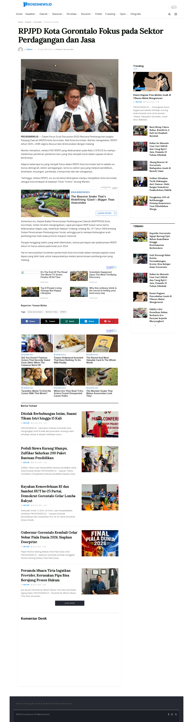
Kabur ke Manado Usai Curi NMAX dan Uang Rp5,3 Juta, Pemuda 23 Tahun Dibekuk (159, 149)
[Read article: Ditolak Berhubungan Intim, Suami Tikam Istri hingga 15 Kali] (100, 424)
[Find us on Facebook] (168, 714)
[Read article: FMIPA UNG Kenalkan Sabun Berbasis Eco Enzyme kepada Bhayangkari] (140, 313)
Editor (30, 49)
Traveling (110, 14)
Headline (30, 14)
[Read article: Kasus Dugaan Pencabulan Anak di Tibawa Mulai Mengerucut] (152, 81)
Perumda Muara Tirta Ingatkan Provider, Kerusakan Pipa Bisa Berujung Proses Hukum (46, 575)
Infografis (135, 14)
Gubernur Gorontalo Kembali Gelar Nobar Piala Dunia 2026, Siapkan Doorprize (49, 537)
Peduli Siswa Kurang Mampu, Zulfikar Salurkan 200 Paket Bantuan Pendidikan (44, 453)
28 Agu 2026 (149, 102)
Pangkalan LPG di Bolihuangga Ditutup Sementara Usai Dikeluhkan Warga (160, 203)
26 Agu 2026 (37, 423)
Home (19, 14)
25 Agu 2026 (37, 505)
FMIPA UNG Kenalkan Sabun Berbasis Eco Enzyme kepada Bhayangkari (158, 315)
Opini (123, 14)
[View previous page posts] (150, 325)
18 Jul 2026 (36, 547)
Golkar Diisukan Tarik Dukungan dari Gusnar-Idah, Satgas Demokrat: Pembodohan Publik (160, 184)
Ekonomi (85, 14)
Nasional (57, 14)
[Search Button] (169, 14)
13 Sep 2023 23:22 (45, 49)
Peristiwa (71, 14)
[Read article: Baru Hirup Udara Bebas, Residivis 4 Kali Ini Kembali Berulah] (140, 131)
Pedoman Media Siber (62, 703)
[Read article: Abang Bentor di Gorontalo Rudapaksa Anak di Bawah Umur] (140, 166)
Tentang (27, 703)
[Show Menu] (175, 14)
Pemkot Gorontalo (51, 22)
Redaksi (46, 703)
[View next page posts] (155, 325)
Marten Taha (51, 312)
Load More (69, 603)
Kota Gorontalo (35, 312)
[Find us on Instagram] (172, 714)
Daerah (43, 14)
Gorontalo (37, 22)
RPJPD (63, 312)
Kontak (37, 703)
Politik (98, 14)
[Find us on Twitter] (176, 714)
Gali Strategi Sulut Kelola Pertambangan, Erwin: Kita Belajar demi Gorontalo (160, 261)
